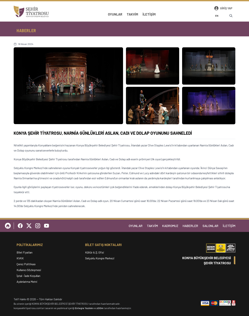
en (217, 15)
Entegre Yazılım (84, 308)
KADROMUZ (170, 226)
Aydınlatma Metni (27, 281)
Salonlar (210, 226)
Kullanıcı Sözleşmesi (29, 270)
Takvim (132, 14)
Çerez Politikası (26, 264)
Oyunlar (115, 14)
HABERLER (190, 226)
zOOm (99, 308)
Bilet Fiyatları (24, 252)
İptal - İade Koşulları (28, 275)
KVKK (20, 258)
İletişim (149, 14)
